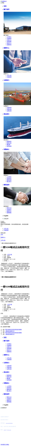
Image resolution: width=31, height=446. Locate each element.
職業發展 (9, 180)
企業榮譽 (9, 38)
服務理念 (9, 211)
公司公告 (9, 75)
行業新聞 (9, 77)
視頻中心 (9, 43)
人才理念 (9, 176)
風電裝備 (9, 146)
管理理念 (9, 178)
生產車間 (9, 107)
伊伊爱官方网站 (5, 444)
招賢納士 (6, 149)
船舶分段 (9, 143)
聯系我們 (6, 184)
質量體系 (9, 44)
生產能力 (6, 80)
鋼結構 (8, 144)
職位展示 (9, 181)
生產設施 (9, 109)
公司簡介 (9, 37)
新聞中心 (6, 48)
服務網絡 (9, 212)
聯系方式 (9, 208)
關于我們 (6, 9)
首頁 (5, 6)
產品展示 (6, 114)
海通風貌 (9, 41)
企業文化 (9, 40)
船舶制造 (9, 141)
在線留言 (9, 209)
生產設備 (9, 110)
